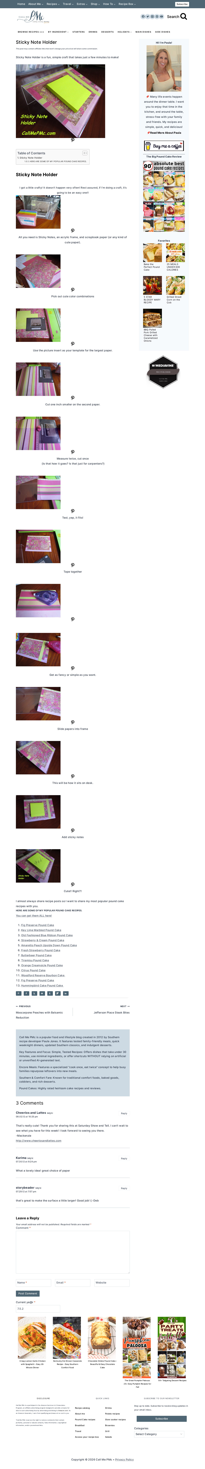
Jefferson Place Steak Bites (112, 1009)
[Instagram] (152, 16)
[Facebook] (143, 16)
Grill (107, 1431)
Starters (79, 32)
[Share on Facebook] (26, 993)
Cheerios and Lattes (31, 1112)
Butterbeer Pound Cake (36, 955)
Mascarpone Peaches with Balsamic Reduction (39, 1012)
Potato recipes (112, 1413)
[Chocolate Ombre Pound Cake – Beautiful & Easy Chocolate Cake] (102, 1338)
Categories (141, 1428)
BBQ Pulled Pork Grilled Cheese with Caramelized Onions (151, 335)
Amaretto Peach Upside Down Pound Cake (49, 945)
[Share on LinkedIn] (66, 993)
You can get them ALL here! (34, 915)
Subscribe (182, 4)
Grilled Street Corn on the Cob (174, 299)
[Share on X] (34, 993)
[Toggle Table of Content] (83, 153)
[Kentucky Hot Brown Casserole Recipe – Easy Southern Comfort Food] (67, 1338)
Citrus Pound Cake (33, 970)
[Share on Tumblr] (50, 993)
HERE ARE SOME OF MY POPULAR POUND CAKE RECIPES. (58, 161)
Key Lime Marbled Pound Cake (41, 930)
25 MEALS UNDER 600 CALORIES (173, 267)
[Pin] (72, 141)
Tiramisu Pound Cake (35, 960)
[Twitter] (147, 16)
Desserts (107, 32)
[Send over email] (42, 993)
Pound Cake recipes (85, 1419)
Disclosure (43, 1398)
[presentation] (152, 252)
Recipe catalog (82, 1408)
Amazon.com (63, 1410)
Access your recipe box (87, 1437)
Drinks (93, 32)
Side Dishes (162, 32)
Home (21, 4)
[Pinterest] (157, 16)
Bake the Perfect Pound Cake (152, 267)
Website (101, 1282)
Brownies (110, 1425)
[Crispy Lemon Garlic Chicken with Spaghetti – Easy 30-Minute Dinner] (32, 1338)
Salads (108, 1437)
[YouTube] (161, 16)
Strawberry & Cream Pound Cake (42, 940)
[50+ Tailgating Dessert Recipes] (172, 1347)
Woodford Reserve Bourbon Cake (43, 975)
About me (80, 1413)
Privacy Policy (124, 1459)
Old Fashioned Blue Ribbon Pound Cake (47, 935)
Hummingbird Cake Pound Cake (42, 985)
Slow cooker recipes (115, 1419)
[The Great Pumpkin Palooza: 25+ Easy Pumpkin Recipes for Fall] (137, 1347)
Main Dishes (143, 32)
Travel (78, 1431)
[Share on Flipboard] (58, 993)
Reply (124, 1113)
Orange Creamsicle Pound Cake (42, 965)
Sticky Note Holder (31, 157)
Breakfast (80, 1425)
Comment (23, 1227)
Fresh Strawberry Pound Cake (40, 950)
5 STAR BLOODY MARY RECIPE (152, 299)
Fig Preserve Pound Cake (37, 925)
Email (61, 1282)
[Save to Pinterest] (18, 993)
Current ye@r (25, 1302)
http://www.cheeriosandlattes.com (38, 1140)
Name (22, 1282)
